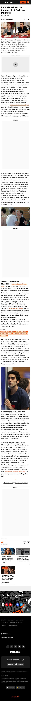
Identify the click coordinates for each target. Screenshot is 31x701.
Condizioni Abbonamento (16, 622)
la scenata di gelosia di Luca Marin (15, 471)
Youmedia (3, 620)
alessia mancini (9, 19)
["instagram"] (6, 604)
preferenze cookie (12, 625)
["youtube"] (10, 604)
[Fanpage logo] (9, 2)
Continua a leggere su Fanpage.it (15, 483)
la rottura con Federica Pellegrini (19, 105)
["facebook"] (17, 604)
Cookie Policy (4, 622)
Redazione (3, 625)
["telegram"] (21, 604)
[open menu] (2, 2)
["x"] (14, 604)
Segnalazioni (11, 620)
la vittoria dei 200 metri (16, 308)
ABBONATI (23, 2)
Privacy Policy (20, 620)
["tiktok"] (3, 604)
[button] (28, 19)
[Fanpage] (15, 652)
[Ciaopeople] (15, 697)
